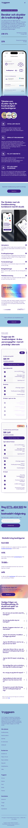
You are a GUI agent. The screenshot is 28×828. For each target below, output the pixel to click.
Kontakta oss (4, 753)
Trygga (2, 802)
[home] (5, 3)
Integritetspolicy (4, 766)
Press (2, 784)
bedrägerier (12, 576)
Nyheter (3, 781)
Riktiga (2, 805)
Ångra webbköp (4, 760)
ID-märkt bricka (4, 741)
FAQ (9, 698)
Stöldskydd (3, 744)
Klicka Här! (14, 322)
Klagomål (3, 763)
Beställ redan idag (14, 364)
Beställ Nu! (14, 191)
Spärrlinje (3, 738)
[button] (24, 2)
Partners (3, 790)
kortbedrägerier (18, 556)
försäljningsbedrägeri (6, 548)
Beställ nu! (8, 594)
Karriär (2, 787)
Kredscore (3, 799)
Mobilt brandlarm (5, 735)
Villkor (2, 769)
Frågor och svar (4, 756)
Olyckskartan (4, 808)
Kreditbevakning (4, 732)
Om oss (3, 778)
